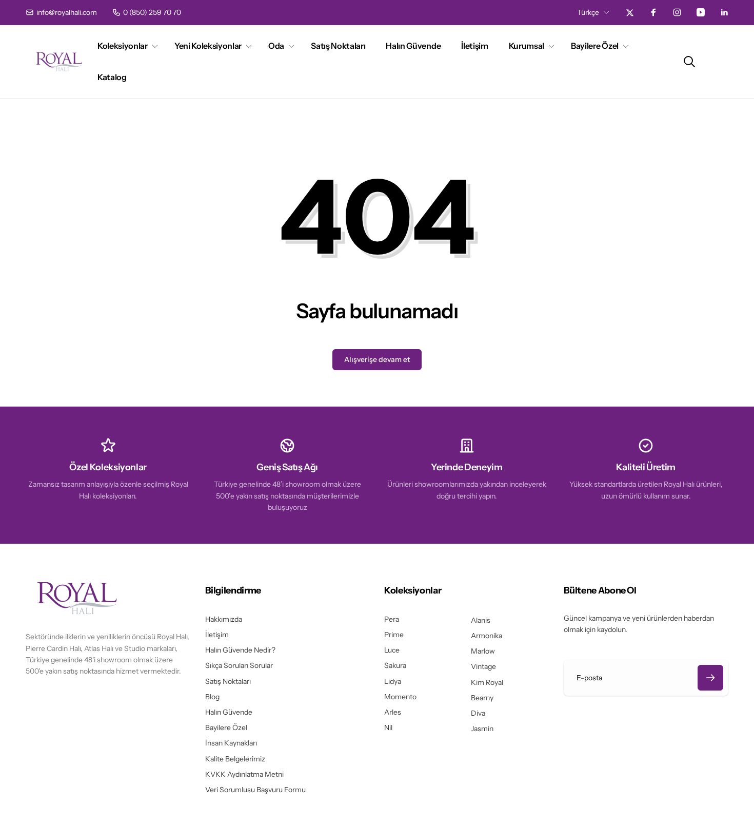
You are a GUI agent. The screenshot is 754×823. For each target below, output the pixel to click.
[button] (126, 46)
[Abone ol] (710, 678)
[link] (61, 12)
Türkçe (588, 12)
